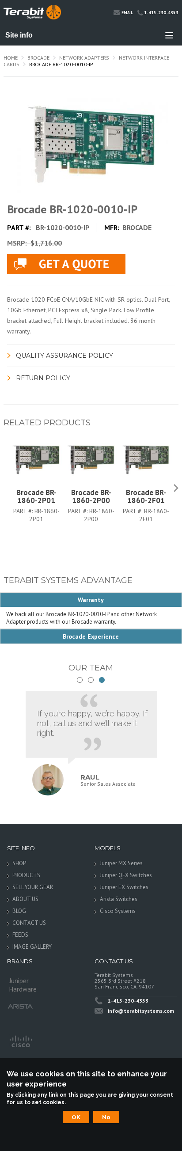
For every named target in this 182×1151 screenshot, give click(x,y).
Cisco (20, 1040)
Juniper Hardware (23, 983)
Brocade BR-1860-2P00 (91, 496)
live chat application (66, 264)
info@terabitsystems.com (141, 1010)
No (106, 1117)
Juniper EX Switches (124, 887)
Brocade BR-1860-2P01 (36, 496)
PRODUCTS (26, 875)
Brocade (38, 57)
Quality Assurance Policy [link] (64, 356)
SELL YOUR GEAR (32, 887)
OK (76, 1117)
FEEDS (20, 935)
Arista (20, 1006)
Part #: (23, 511)
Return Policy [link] (43, 378)
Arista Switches (118, 899)
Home (11, 57)
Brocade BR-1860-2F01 (146, 496)
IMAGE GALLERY (32, 946)
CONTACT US (29, 923)
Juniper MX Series (121, 863)
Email (127, 12)
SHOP (19, 863)
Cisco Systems (118, 911)
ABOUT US (25, 899)
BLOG (19, 911)
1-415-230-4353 (161, 12)
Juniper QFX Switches (126, 875)
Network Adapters (84, 57)
